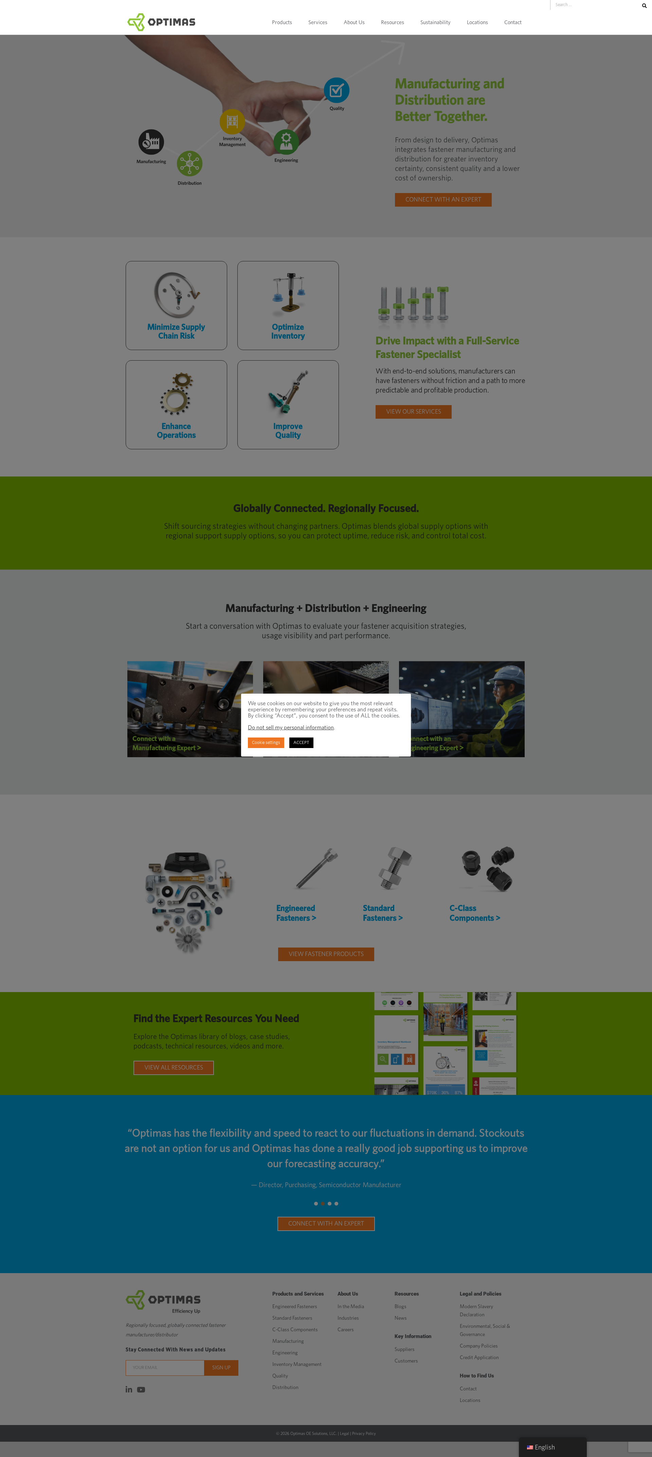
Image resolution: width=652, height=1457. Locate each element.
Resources (392, 22)
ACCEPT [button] (301, 743)
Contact (513, 22)
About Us (354, 22)
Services (317, 22)
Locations (477, 22)
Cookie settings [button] (266, 743)
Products (282, 22)
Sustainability (435, 22)
